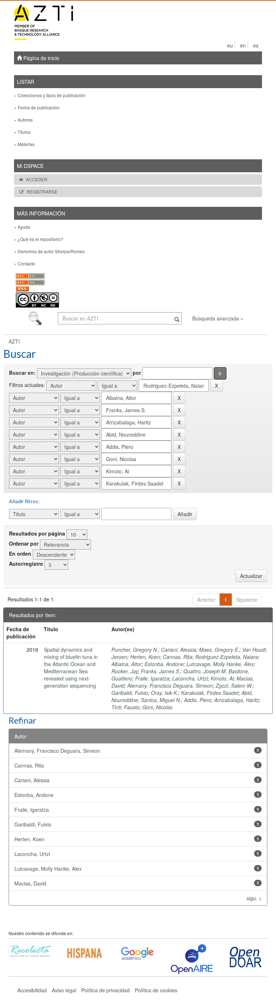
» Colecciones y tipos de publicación (50, 95)
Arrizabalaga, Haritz (236, 699)
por (137, 372)
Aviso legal (64, 990)
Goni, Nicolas (157, 707)
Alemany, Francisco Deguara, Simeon (170, 685)
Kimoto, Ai (222, 678)
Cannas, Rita (177, 656)
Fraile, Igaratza (152, 678)
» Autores (23, 120)
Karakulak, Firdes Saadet (210, 692)
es (255, 45)
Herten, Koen (145, 656)
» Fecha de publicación (37, 107)
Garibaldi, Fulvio (129, 692)
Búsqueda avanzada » (217, 318)
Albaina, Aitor (126, 664)
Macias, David (30, 883)
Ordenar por (23, 543)
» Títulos (22, 132)
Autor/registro (26, 563)
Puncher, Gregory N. (134, 649)
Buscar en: (22, 372)
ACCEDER (36, 179)
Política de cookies (156, 990)
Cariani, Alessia (178, 649)
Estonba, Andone (164, 664)
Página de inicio (40, 58)
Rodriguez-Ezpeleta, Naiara (226, 656)
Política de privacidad (105, 990)
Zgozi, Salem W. (234, 685)
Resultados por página (37, 533)
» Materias (24, 144)
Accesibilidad (32, 990)
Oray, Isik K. (164, 692)
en (243, 45)
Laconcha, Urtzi (190, 678)
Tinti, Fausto (125, 707)
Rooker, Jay (124, 671)
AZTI (14, 341)
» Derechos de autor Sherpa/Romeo (49, 251)
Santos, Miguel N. (161, 699)
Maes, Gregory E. (219, 649)
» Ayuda (22, 227)
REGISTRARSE (42, 191)
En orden (20, 553)
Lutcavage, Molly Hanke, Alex (220, 664)
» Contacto (24, 263)
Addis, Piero (197, 699)
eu (230, 45)
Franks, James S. (160, 671)
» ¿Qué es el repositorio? (38, 239)
